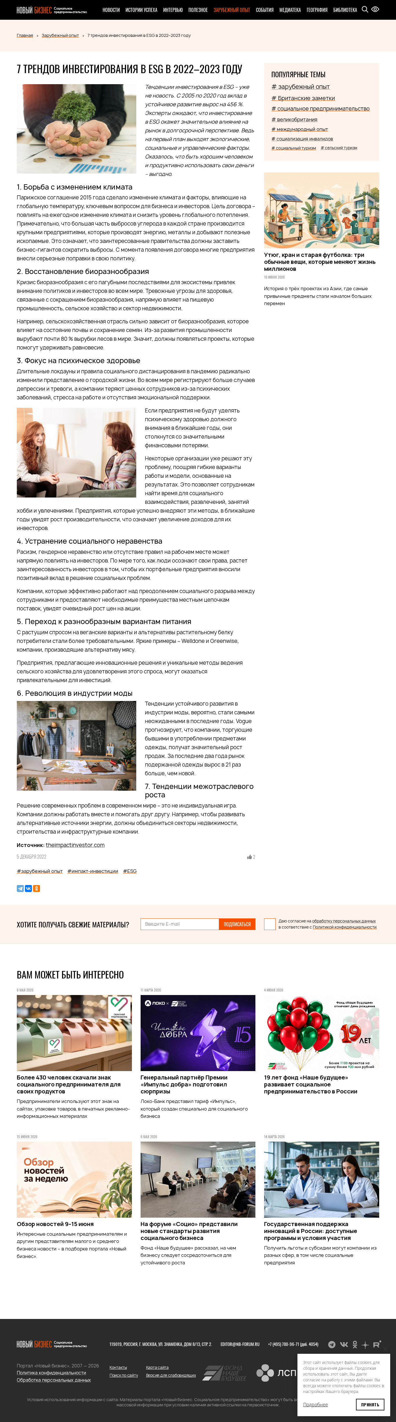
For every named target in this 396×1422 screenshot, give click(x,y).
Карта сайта (157, 1367)
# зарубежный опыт (300, 87)
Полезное (198, 9)
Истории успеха (141, 9)
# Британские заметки (303, 98)
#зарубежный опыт (40, 871)
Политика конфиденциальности (51, 1373)
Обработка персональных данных (54, 1380)
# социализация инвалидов (302, 139)
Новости (111, 9)
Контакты (118, 1367)
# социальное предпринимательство (320, 108)
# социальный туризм (293, 148)
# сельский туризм (339, 147)
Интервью (173, 9)
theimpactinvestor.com (75, 845)
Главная (25, 35)
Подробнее (315, 1404)
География (317, 9)
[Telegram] (20, 888)
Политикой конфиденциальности (345, 927)
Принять (370, 1404)
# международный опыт (299, 129)
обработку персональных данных (344, 921)
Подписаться (237, 924)
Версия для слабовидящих (171, 1375)
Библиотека (345, 9)
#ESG (130, 871)
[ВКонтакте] (28, 888)
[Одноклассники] (36, 888)
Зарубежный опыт (232, 9)
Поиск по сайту (124, 1375)
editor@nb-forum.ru (240, 1344)
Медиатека (290, 9)
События (265, 9)
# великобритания (294, 119)
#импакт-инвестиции (92, 871)
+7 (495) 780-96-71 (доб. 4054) (293, 1344)
